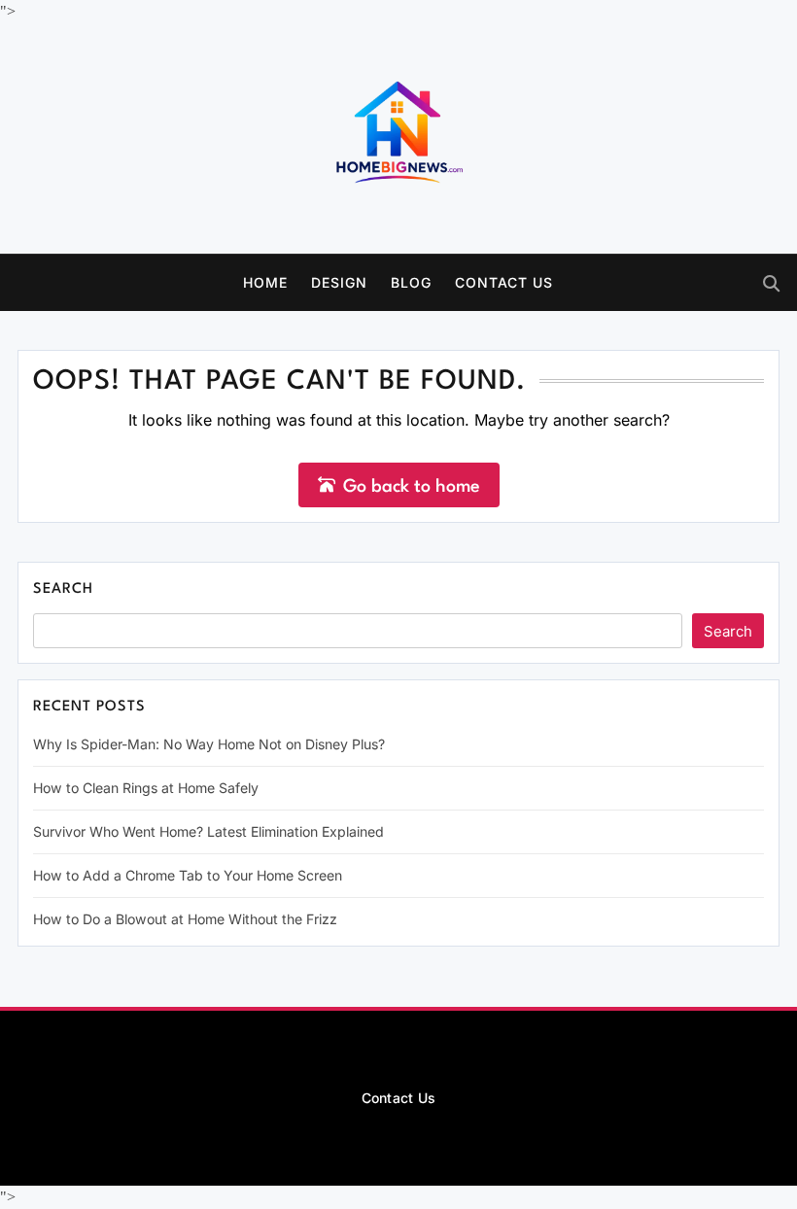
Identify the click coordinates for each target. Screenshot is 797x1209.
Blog (411, 282)
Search (63, 589)
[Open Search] (771, 283)
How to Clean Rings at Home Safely (146, 787)
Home (265, 282)
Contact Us (504, 282)
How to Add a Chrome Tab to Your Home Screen (187, 875)
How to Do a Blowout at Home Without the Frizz (185, 919)
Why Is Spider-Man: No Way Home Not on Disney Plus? (209, 744)
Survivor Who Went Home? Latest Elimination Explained (208, 831)
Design (339, 282)
